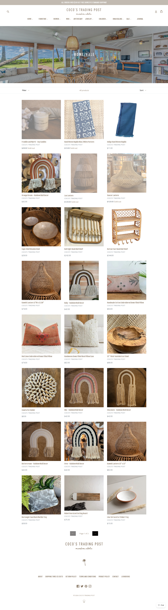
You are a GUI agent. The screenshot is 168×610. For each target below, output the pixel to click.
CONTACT (115, 576)
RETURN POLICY (71, 576)
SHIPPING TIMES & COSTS (54, 576)
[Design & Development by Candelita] (84, 602)
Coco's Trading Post (87, 595)
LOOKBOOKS (125, 576)
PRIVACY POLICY (104, 576)
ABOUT (40, 576)
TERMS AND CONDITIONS (87, 576)
